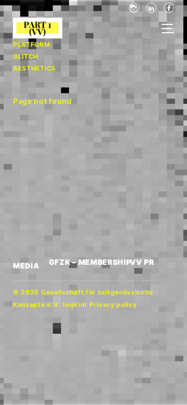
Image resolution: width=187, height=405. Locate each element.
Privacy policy (113, 304)
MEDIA (26, 265)
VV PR (142, 262)
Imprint (75, 304)
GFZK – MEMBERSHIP (89, 262)
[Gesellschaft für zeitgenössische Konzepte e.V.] (29, 28)
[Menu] (171, 29)
